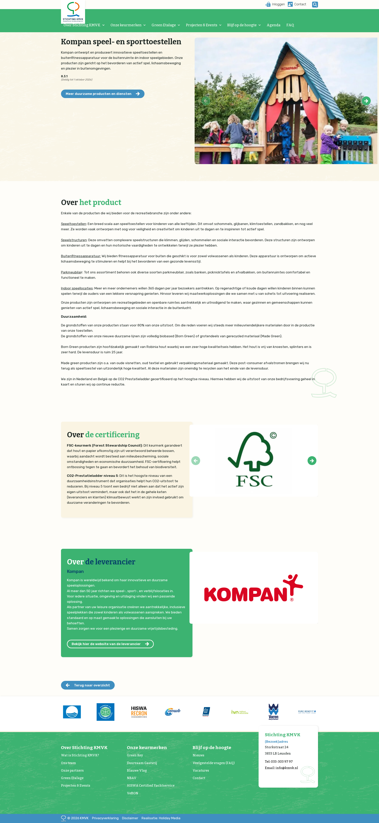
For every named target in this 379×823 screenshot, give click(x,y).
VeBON (132, 793)
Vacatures (201, 770)
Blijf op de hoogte (242, 25)
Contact (199, 778)
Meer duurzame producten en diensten (98, 94)
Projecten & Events (201, 25)
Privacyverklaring (105, 818)
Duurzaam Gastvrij (142, 763)
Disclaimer (130, 818)
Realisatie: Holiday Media (161, 818)
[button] (366, 100)
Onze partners (72, 770)
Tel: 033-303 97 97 (279, 761)
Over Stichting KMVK (82, 25)
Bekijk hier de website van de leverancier (106, 644)
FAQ (290, 25)
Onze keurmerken (126, 25)
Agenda (273, 25)
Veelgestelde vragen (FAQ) (214, 763)
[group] (72, 712)
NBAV (131, 778)
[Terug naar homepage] (73, 12)
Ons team (68, 763)
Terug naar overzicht (92, 685)
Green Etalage (164, 25)
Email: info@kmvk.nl (281, 768)
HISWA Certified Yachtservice (150, 785)
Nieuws (198, 755)
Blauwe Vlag (137, 770)
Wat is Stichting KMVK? (80, 755)
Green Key (135, 755)
